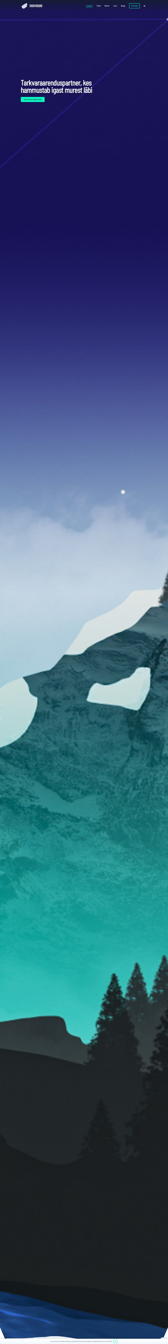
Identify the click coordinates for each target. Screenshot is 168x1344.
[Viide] (31, 6)
